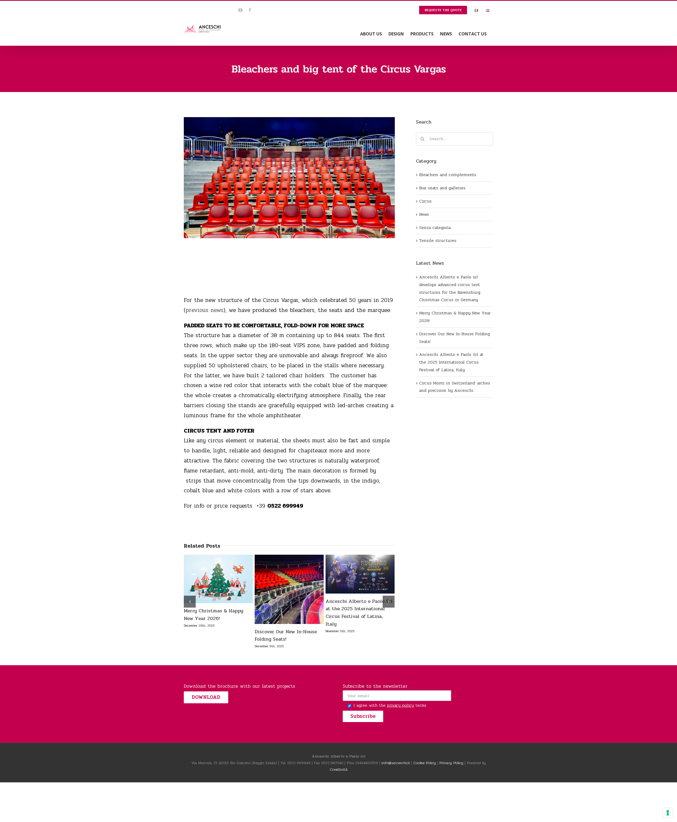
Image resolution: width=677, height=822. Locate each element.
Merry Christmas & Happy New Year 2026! (208, 579)
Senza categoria (435, 227)
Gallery (229, 579)
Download (206, 697)
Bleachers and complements (447, 174)
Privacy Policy (451, 763)
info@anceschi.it (396, 763)
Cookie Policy (424, 763)
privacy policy (400, 705)
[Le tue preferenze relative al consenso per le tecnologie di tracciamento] (668, 813)
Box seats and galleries (442, 188)
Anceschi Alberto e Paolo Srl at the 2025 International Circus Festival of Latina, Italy (349, 574)
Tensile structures (437, 240)
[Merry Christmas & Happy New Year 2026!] (218, 579)
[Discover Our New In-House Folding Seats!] (289, 589)
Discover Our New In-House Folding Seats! (278, 589)
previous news (204, 310)
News (424, 214)
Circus (425, 201)
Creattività (338, 769)
